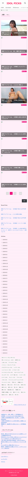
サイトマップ (11, 470)
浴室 (4, 387)
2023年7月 (5, 338)
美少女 (4, 394)
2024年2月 (5, 317)
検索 (24, 200)
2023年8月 (5, 335)
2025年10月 (5, 269)
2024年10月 (5, 305)
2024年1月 (5, 320)
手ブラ (16, 384)
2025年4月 (5, 287)
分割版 (20, 382)
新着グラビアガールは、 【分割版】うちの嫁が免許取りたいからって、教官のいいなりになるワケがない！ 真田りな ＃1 (14, 230)
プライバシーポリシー (18, 470)
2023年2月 (5, 353)
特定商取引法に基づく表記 (14, 472)
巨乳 (10, 384)
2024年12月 (5, 299)
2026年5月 (5, 248)
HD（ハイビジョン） (8, 360)
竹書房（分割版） (7, 392)
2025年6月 (5, 281)
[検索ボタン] (25, 3)
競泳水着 (11, 389)
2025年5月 (5, 284)
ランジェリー (6, 382)
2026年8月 (5, 239)
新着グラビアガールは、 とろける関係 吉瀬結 (11, 214)
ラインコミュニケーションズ (16, 379)
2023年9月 (5, 332)
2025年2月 (5, 293)
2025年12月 (5, 263)
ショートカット (6, 370)
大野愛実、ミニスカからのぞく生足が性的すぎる (12, 416)
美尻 (11, 394)
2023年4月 (5, 347)
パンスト (22, 374)
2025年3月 (5, 290)
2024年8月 (5, 311)
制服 (4, 384)
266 (20, 193)
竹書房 (18, 389)
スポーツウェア (18, 372)
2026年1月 (5, 260)
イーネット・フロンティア (8, 365)
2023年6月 (5, 341)
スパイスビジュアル (7, 372)
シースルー (15, 370)
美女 (23, 392)
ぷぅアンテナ (4, 459)
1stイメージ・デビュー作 (8, 357)
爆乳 (4, 389)
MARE (17, 360)
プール (19, 377)
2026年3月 (5, 254)
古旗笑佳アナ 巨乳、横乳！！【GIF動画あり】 (12, 414)
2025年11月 (5, 266)
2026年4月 (5, 251)
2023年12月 (5, 323)
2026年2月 (5, 257)
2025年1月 (5, 296)
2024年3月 (5, 314)
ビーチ (4, 377)
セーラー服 (14, 374)
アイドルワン (13, 362)
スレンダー (5, 374)
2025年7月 (5, 278)
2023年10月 (5, 329)
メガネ (4, 379)
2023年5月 (5, 344)
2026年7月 (5, 242)
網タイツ (16, 392)
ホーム (6, 470)
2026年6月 (5, 245)
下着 (14, 382)
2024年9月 (5, 308)
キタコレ (3, 461)
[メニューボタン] (3, 3)
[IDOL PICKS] (14, 3)
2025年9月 (5, 272)
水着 (23, 384)
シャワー (17, 367)
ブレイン (12, 377)
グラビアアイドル (7, 367)
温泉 (21, 387)
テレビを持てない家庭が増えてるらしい (10, 445)
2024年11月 (5, 302)
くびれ (4, 362)
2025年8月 (5, 275)
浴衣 (10, 387)
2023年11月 (5, 326)
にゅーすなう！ (4, 456)
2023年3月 (5, 350)
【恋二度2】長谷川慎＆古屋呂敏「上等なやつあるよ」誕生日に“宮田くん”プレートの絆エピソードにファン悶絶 (13, 442)
